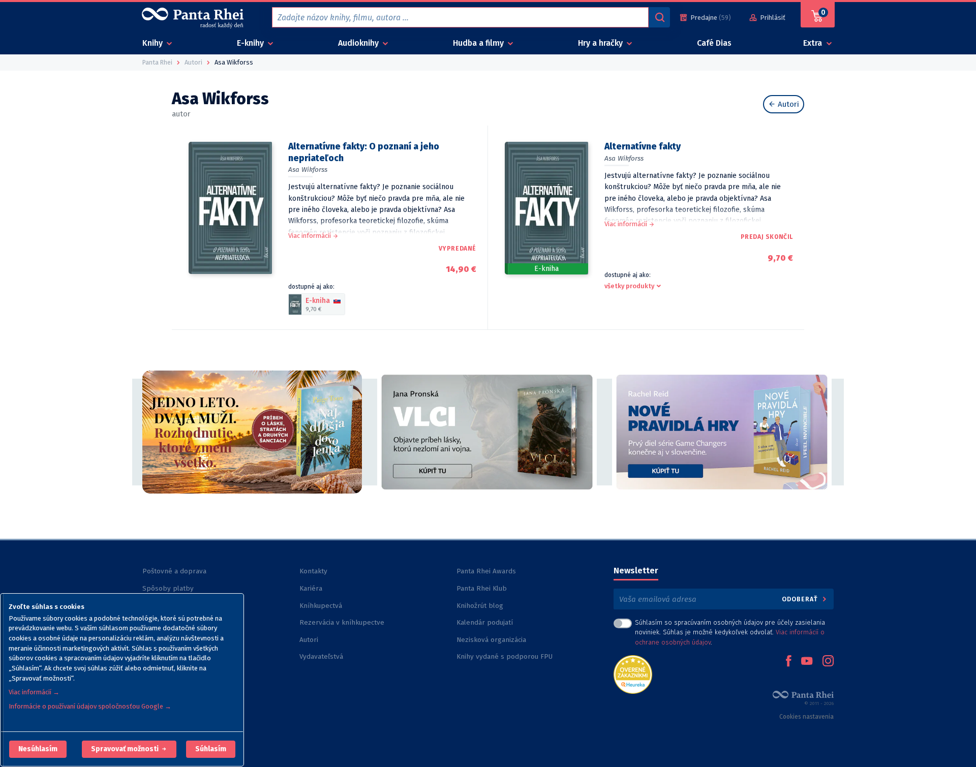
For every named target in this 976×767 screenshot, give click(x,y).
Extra (813, 43)
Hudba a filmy (479, 43)
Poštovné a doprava (174, 571)
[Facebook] (788, 661)
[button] (38, 749)
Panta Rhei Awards (486, 571)
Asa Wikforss (307, 169)
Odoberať (801, 599)
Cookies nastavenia (806, 716)
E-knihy (251, 43)
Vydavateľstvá (321, 656)
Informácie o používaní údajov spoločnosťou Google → (90, 706)
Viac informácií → (34, 692)
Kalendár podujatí (484, 622)
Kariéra (310, 588)
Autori (787, 104)
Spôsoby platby (168, 588)
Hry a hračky (601, 43)
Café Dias (714, 43)
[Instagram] (828, 661)
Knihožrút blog (479, 605)
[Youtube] (806, 661)
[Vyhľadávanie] (659, 17)
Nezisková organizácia (491, 639)
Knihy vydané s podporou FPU (504, 656)
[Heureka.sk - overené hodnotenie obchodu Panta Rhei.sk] (633, 674)
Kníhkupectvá (320, 605)
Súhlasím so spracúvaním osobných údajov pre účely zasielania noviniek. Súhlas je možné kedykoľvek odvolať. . (730, 632)
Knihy (153, 43)
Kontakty (313, 571)
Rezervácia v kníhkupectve (341, 622)
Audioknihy (359, 43)
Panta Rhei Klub (481, 588)
